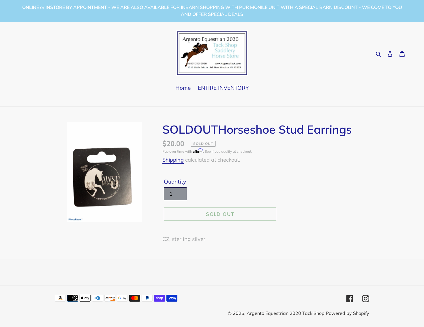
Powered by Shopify (347, 313)
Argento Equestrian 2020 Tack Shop (285, 313)
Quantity (175, 181)
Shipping (173, 159)
